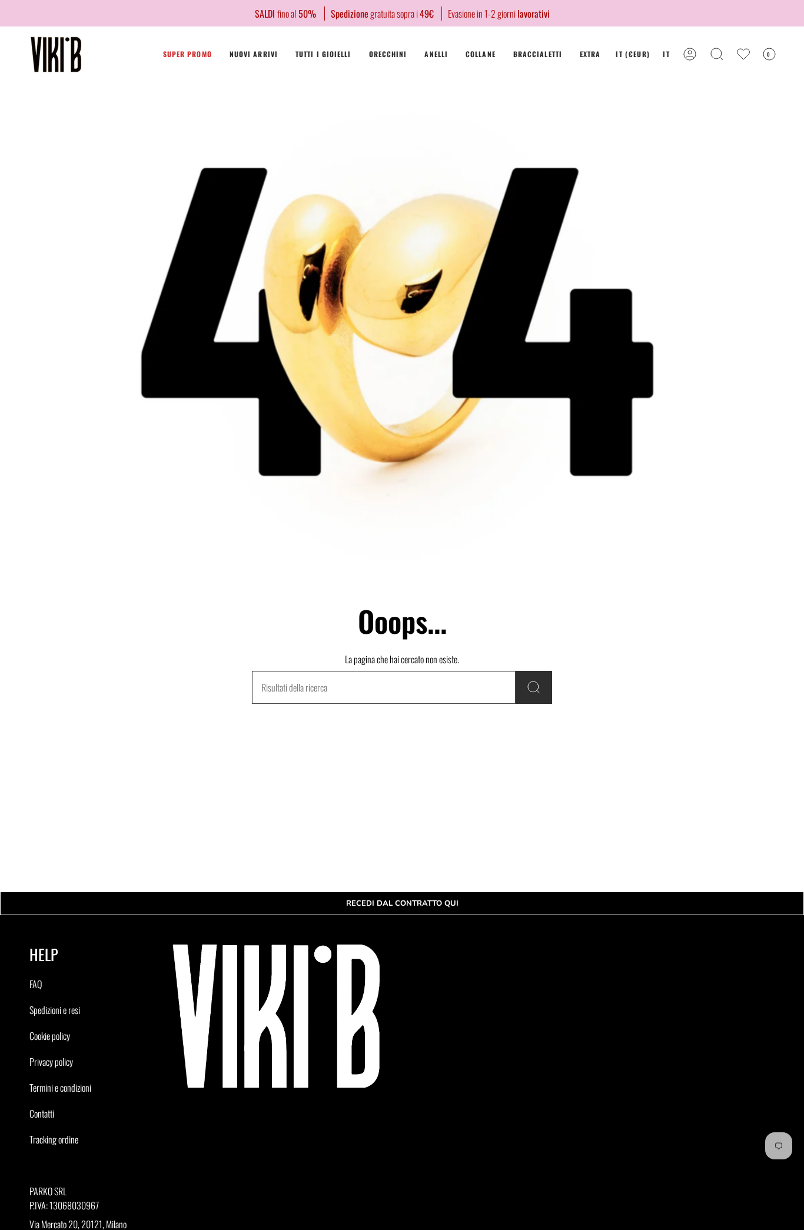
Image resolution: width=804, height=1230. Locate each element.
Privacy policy (51, 1062)
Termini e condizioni (60, 1088)
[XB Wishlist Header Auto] (743, 54)
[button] (388, 54)
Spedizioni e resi (54, 1010)
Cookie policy (49, 1036)
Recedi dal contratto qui (402, 903)
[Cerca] (534, 687)
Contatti (41, 1113)
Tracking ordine (53, 1139)
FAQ (35, 984)
